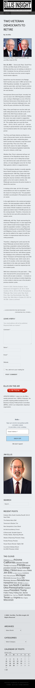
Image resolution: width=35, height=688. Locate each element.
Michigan (20, 575)
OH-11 (11, 291)
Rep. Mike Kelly (12, 297)
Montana (14, 580)
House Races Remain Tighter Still (13, 544)
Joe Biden (15, 573)
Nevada (21, 580)
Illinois (19, 570)
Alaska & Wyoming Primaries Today (14, 537)
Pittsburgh (7, 293)
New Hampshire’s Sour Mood (12, 526)
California (9, 562)
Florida (21, 565)
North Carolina (21, 585)
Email (6, 355)
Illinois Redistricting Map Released (14, 310)
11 (10, 661)
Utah (11, 598)
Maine (5, 575)
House (26, 286)
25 (10, 665)
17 (6, 663)
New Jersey (18, 583)
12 (14, 661)
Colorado (18, 563)
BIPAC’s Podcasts (22, 398)
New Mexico (25, 583)
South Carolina (24, 595)
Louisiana (25, 573)
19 (14, 663)
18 (10, 663)
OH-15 (16, 291)
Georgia (26, 568)
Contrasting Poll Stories (23, 312)
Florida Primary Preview (11, 540)
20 (17, 663)
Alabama (7, 560)
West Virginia (24, 598)
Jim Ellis (6, 299)
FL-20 (19, 288)
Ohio (6, 587)
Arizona (17, 559)
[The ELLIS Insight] (18, 5)
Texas (7, 597)
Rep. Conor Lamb (15, 293)
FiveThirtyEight (13, 565)
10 (6, 661)
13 (17, 661)
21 (21, 663)
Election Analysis (18, 286)
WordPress (24, 682)
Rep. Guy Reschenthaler (14, 295)
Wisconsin (9, 600)
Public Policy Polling (11, 593)
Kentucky (20, 573)
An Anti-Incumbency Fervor (12, 529)
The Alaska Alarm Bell (10, 520)
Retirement (7, 288)
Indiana (24, 570)
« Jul (6, 669)
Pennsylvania (27, 291)
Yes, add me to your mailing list (14, 369)
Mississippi (13, 578)
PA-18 (20, 291)
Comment (7, 329)
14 (21, 661)
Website (6, 362)
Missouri (19, 578)
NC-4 (23, 288)
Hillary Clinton (10, 570)
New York (8, 585)
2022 (10, 286)
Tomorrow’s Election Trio (11, 523)
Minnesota (7, 578)
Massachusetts (11, 575)
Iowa (29, 570)
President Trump (18, 590)
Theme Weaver (23, 684)
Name (6, 347)
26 (14, 665)
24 (6, 665)
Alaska (11, 560)
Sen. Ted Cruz (14, 595)
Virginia (16, 597)
